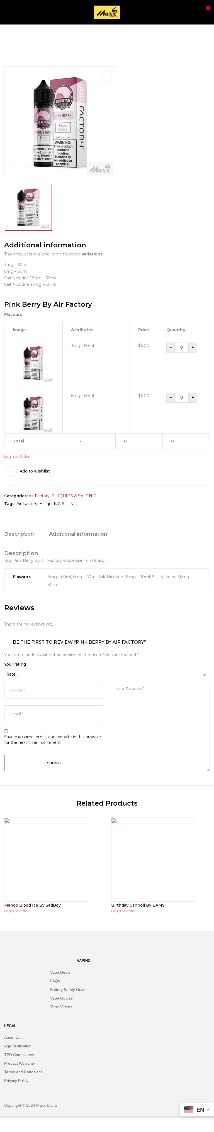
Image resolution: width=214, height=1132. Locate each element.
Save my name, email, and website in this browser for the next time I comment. (52, 739)
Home (10, 36)
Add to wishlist (35, 471)
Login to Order (17, 456)
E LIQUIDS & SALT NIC (46, 36)
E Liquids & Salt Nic (58, 503)
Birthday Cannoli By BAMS (138, 905)
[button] (205, 11)
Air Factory (39, 495)
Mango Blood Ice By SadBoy (32, 905)
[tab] (19, 535)
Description (19, 534)
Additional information (78, 534)
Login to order (16, 911)
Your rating (15, 664)
